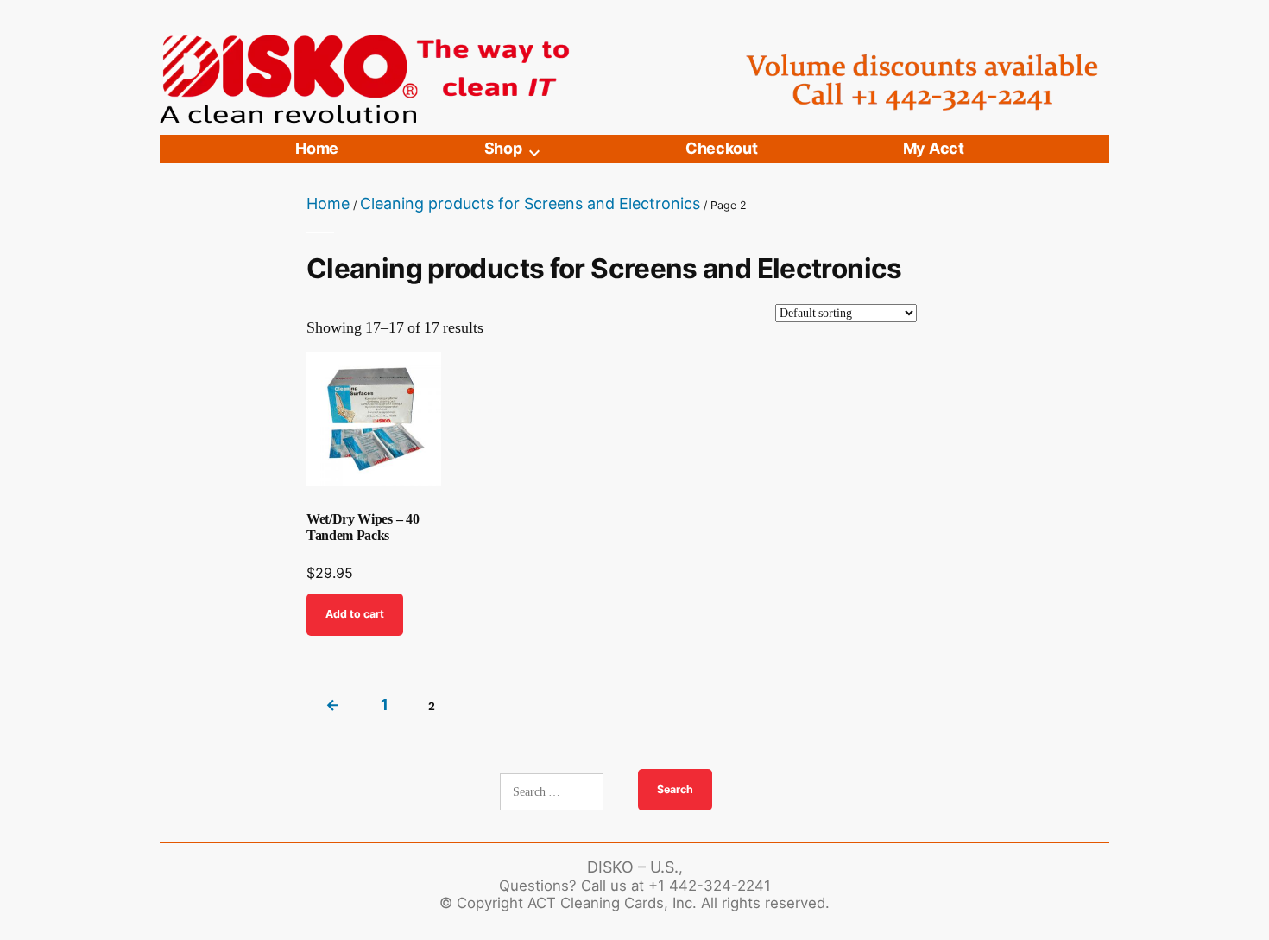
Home (316, 148)
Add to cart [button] (354, 613)
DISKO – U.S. (633, 867)
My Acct (933, 148)
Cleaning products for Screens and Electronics (530, 203)
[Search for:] (553, 791)
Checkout (721, 148)
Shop (503, 148)
